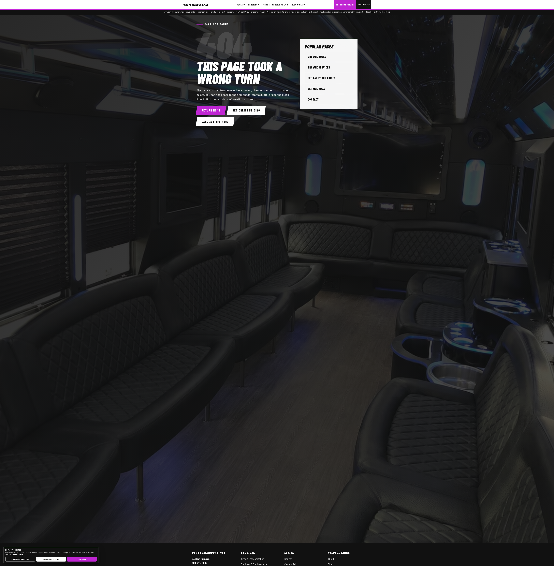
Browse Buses (317, 56)
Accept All (82, 559)
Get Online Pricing (345, 4)
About (331, 558)
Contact (313, 99)
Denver (288, 558)
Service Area (316, 88)
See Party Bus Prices (321, 78)
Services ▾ (254, 4)
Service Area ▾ (280, 4)
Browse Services (319, 67)
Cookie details (17, 555)
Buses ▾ (241, 4)
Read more (385, 12)
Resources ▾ (298, 4)
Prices (266, 4)
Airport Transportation (252, 558)
